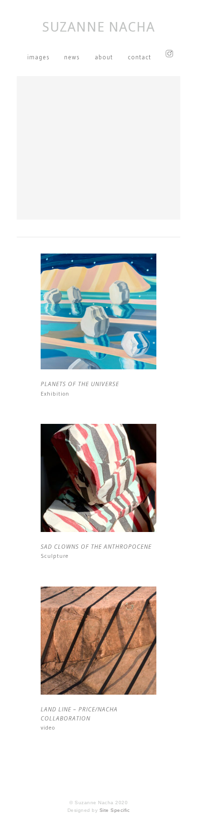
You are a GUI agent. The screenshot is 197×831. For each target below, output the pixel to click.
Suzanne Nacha (98, 27)
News (72, 57)
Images (38, 57)
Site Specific (114, 810)
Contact (139, 57)
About (104, 57)
